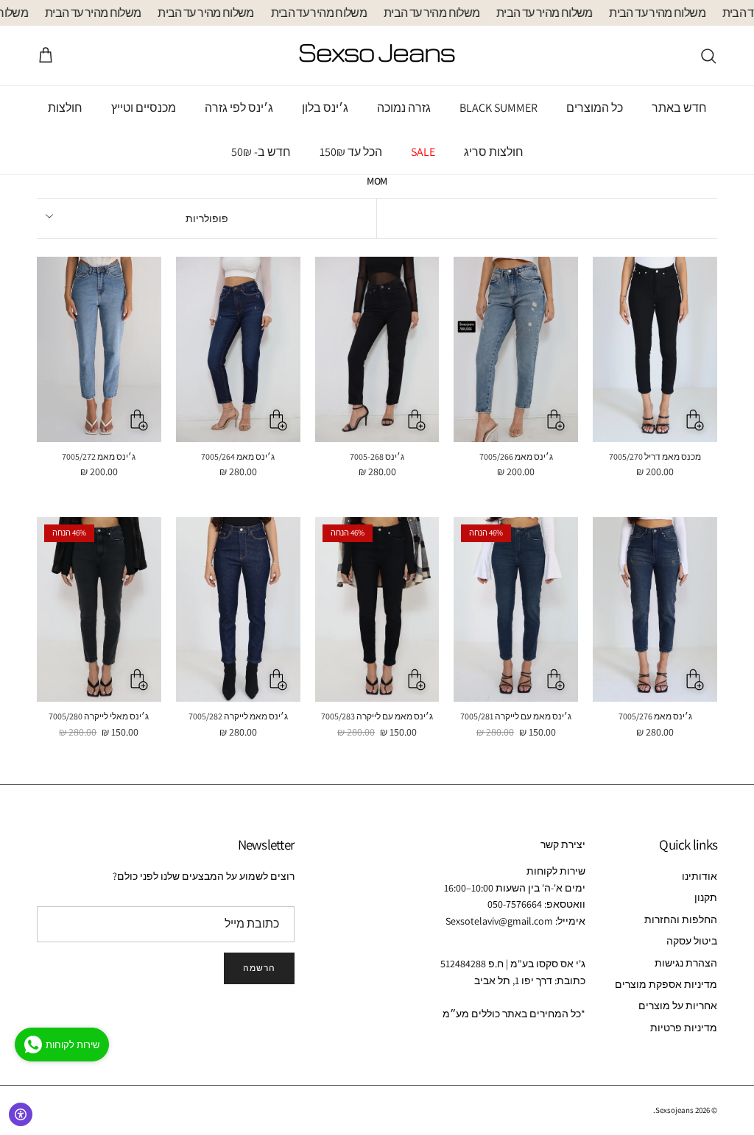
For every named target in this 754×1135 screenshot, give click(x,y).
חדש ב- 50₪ (261, 152)
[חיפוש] (708, 56)
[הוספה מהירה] (695, 420)
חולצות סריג (494, 152)
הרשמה (259, 967)
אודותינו (699, 876)
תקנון (705, 897)
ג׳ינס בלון (325, 107)
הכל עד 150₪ (351, 152)
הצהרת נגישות (686, 962)
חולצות (65, 107)
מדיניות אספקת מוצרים (666, 984)
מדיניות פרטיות (683, 1027)
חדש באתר (679, 107)
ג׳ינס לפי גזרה (239, 107)
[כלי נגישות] (20, 1114)
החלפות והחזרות (680, 919)
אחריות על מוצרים (677, 1005)
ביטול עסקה (691, 940)
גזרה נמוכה (404, 107)
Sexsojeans (674, 1110)
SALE (423, 152)
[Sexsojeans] (377, 55)
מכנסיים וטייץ (143, 107)
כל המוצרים (594, 107)
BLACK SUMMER (498, 107)
